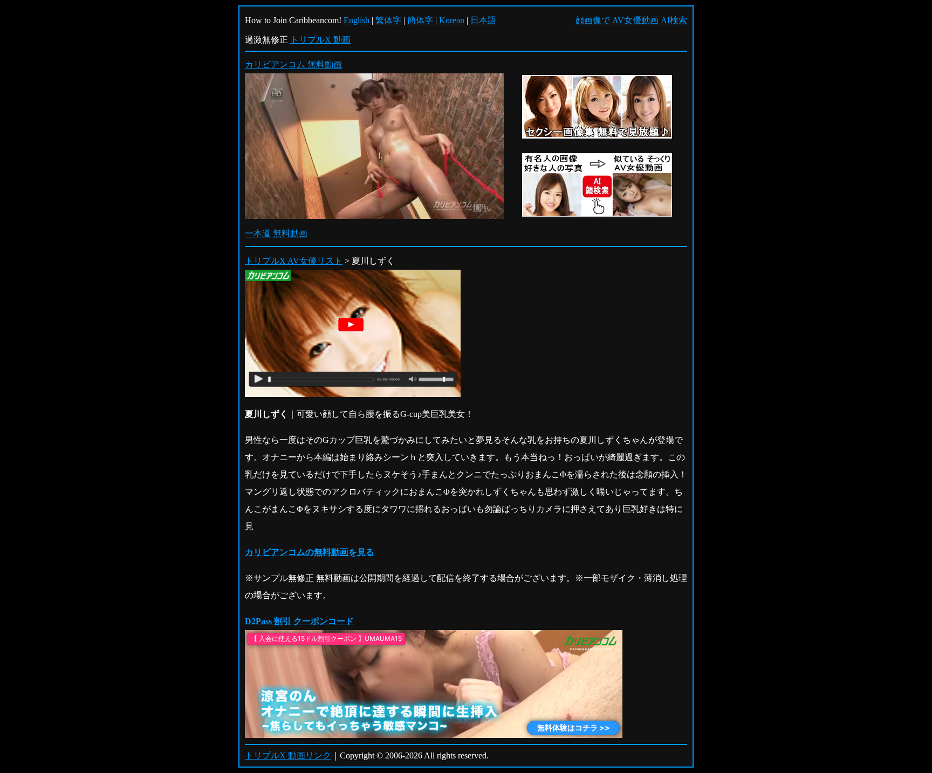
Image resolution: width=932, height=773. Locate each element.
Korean (451, 20)
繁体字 (388, 20)
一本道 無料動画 (276, 233)
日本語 (483, 20)
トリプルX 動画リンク (288, 755)
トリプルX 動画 (320, 39)
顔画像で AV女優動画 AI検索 (631, 20)
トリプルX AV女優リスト (293, 260)
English (356, 20)
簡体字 (420, 20)
